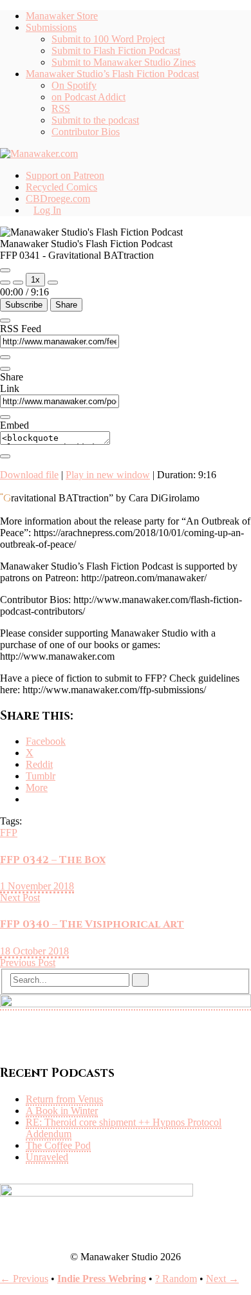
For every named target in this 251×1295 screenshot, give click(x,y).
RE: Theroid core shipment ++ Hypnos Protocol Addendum (123, 1128)
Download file (29, 474)
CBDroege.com (58, 198)
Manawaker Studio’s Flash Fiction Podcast (112, 73)
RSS (60, 108)
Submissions (51, 27)
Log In (47, 210)
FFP (8, 832)
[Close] (5, 320)
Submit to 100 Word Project (108, 38)
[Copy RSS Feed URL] (5, 357)
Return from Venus (64, 1099)
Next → (222, 1278)
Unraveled (47, 1156)
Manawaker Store (62, 15)
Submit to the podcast (95, 120)
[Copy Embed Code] (5, 456)
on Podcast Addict (88, 96)
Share (66, 305)
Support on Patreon (65, 175)
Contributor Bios (85, 131)
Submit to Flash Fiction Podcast (115, 50)
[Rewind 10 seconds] (18, 282)
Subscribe (23, 305)
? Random (176, 1278)
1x (35, 279)
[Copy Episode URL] (5, 417)
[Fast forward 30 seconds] (53, 282)
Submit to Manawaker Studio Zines (123, 62)
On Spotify (74, 85)
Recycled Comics (61, 187)
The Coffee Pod (58, 1145)
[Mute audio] (5, 282)
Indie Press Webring (101, 1278)
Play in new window (108, 474)
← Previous (24, 1278)
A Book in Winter (62, 1110)
